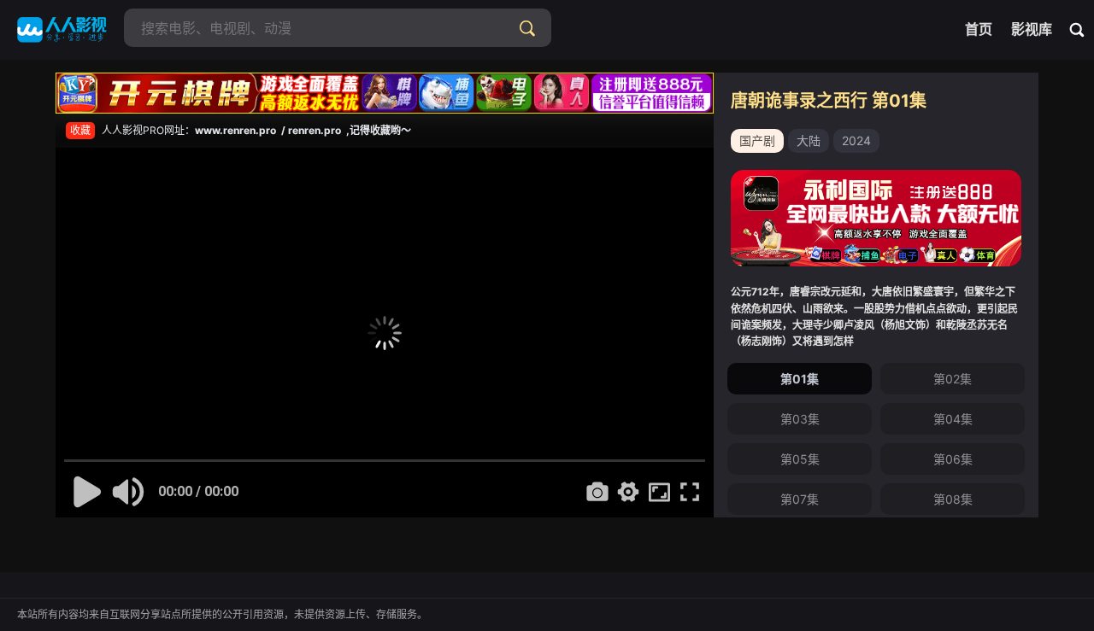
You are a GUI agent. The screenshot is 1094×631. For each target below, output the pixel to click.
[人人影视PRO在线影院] (62, 30)
